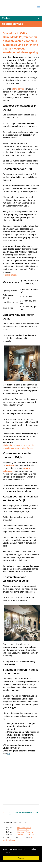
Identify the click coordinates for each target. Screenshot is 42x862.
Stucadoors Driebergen (25, 834)
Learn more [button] (8, 852)
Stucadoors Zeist (23, 830)
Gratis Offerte (11, 275)
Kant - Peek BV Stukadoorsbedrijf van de (24, 813)
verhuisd (10, 465)
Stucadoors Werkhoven (25, 832)
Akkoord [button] (21, 858)
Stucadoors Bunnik (24, 828)
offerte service (18, 89)
